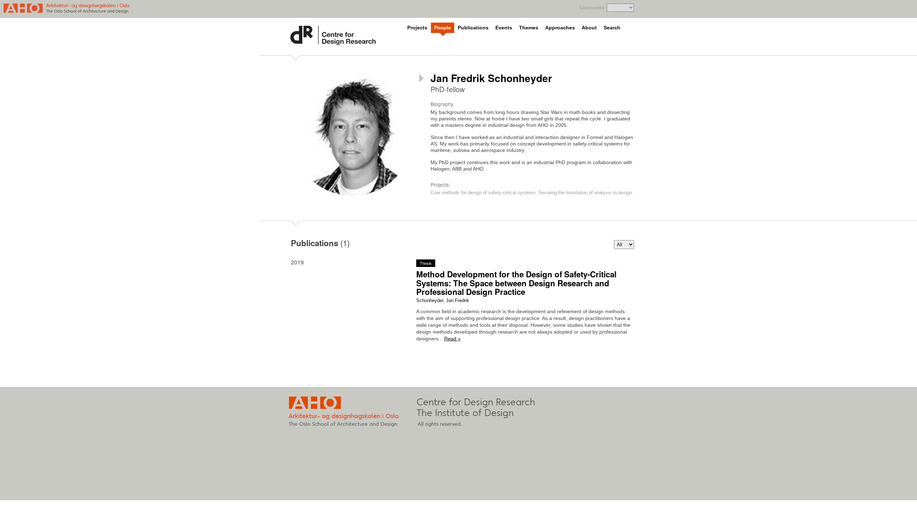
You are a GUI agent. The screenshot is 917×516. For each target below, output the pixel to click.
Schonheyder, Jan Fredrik (442, 300)
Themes (528, 27)
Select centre (592, 7)
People (442, 27)
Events (503, 27)
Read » (452, 338)
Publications (473, 27)
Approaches (560, 27)
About (589, 27)
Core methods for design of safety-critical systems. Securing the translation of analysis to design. (532, 192)
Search (612, 27)
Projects (417, 27)
